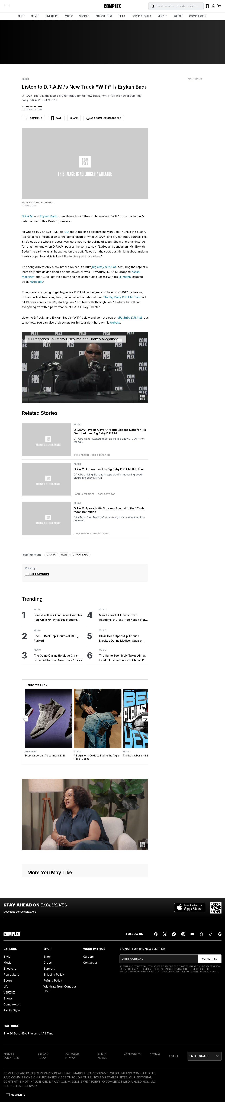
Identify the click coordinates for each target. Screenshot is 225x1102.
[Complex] (112, 6)
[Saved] (207, 6)
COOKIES (174, 1056)
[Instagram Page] (183, 934)
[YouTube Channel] (192, 934)
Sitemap (155, 1054)
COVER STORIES (141, 16)
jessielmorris (37, 574)
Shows (8, 998)
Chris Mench (81, 455)
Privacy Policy (176, 971)
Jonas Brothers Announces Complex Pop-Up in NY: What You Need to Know (58, 617)
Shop (47, 956)
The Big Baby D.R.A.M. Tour (122, 297)
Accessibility (133, 1054)
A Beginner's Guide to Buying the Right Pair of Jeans (96, 757)
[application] (85, 367)
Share (74, 118)
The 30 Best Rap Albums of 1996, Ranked (56, 638)
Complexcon (12, 1004)
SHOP (21, 16)
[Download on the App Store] (189, 908)
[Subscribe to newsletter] (209, 958)
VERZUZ (162, 16)
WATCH (177, 16)
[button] (204, 1056)
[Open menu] (7, 6)
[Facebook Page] (156, 934)
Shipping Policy (53, 974)
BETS (122, 16)
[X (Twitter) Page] (165, 934)
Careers (88, 956)
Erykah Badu (48, 216)
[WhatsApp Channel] (174, 934)
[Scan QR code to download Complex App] (215, 907)
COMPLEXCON (198, 16)
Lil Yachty (125, 277)
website (115, 322)
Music (25, 79)
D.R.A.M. (27, 216)
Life (6, 986)
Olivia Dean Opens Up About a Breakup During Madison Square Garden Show (120, 638)
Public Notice (102, 1056)
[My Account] (213, 6)
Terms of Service (201, 971)
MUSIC (69, 16)
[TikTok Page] (210, 934)
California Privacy (72, 1056)
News (64, 554)
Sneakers (30, 751)
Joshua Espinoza (84, 494)
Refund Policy (52, 980)
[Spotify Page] (219, 934)
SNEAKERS (52, 16)
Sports (8, 980)
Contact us (90, 962)
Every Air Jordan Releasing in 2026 (45, 755)
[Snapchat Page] (201, 934)
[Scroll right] (145, 718)
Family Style (12, 1010)
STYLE (35, 16)
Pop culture (11, 974)
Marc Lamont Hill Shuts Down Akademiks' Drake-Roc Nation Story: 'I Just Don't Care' (123, 617)
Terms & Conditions (11, 1056)
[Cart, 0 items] (219, 6)
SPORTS (84, 16)
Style (77, 751)
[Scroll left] (25, 718)
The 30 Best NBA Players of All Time (28, 1033)
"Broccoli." (37, 281)
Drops (47, 962)
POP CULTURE (103, 16)
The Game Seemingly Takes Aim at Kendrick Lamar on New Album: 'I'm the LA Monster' (122, 658)
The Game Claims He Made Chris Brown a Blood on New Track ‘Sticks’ (58, 658)
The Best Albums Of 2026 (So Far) (143, 755)
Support (48, 968)
